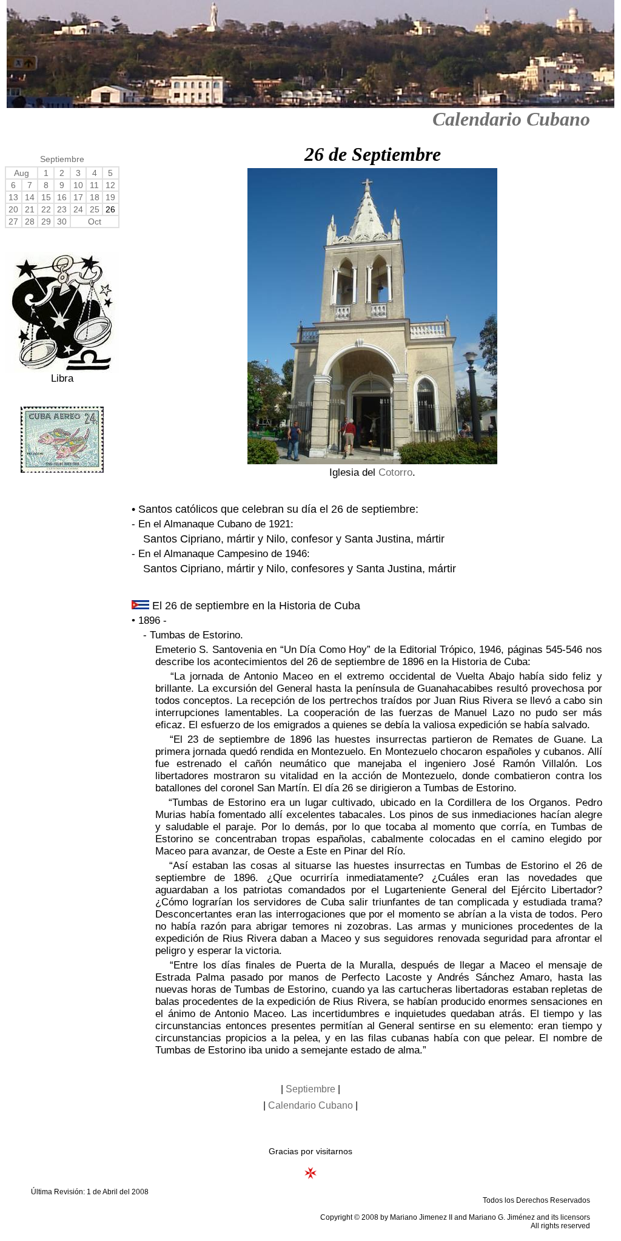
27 (13, 221)
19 (110, 197)
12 (110, 185)
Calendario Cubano (511, 119)
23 (62, 209)
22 (46, 209)
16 (62, 197)
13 (13, 197)
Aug (21, 173)
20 (13, 209)
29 (46, 221)
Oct (94, 221)
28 (30, 221)
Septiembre (62, 159)
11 (94, 185)
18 (94, 197)
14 (30, 197)
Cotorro (395, 472)
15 (46, 197)
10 (78, 185)
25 (94, 209)
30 (62, 221)
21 (30, 209)
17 (78, 197)
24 (78, 209)
